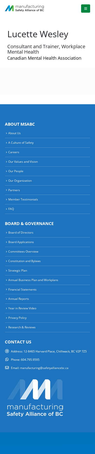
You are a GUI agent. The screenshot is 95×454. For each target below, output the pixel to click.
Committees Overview (23, 251)
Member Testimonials (23, 199)
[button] (85, 8)
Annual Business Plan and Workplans (33, 280)
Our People (15, 171)
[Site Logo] (24, 8)
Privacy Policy (17, 318)
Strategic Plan (17, 270)
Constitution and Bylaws (24, 261)
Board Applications (21, 242)
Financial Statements (22, 289)
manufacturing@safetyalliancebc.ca (44, 368)
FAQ (11, 209)
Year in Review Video (22, 308)
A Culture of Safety (21, 142)
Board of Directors (20, 232)
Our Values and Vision (23, 161)
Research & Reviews (22, 327)
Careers (13, 152)
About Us (14, 133)
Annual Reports (18, 299)
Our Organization (20, 180)
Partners (14, 190)
